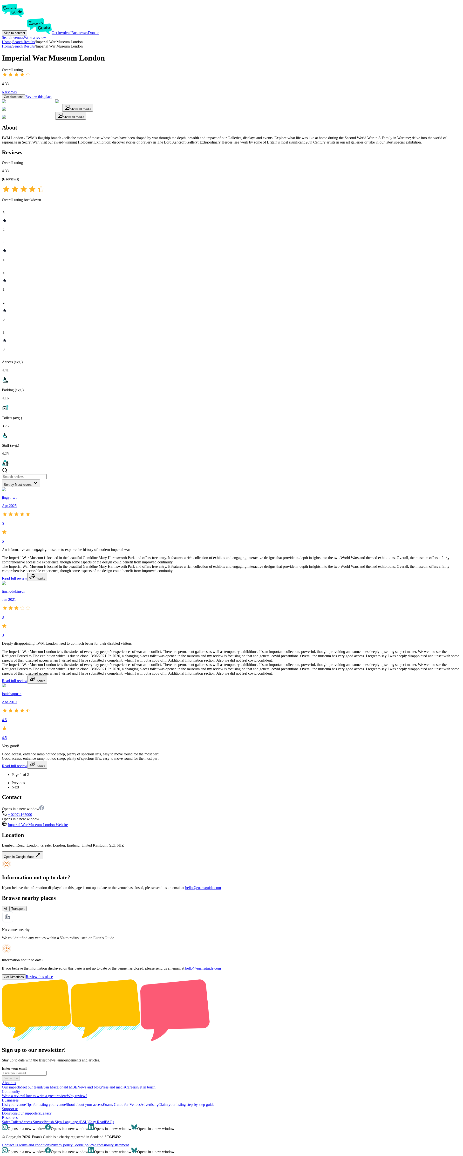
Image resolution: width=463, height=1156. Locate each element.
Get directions (13, 97)
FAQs (109, 1122)
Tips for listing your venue (46, 1104)
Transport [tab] (18, 908)
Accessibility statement (111, 1145)
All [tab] (5, 908)
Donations (10, 1113)
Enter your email (14, 1068)
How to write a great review (45, 1096)
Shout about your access (84, 1104)
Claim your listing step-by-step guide (186, 1104)
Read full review (14, 578)
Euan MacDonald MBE (59, 1087)
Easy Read (97, 1122)
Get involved (61, 33)
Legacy (46, 1113)
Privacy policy (62, 1145)
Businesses (79, 33)
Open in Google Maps (19, 857)
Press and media (113, 1087)
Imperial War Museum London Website (38, 825)
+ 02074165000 (20, 815)
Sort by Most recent (18, 484)
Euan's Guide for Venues (122, 1104)
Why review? (77, 1096)
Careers (131, 1087)
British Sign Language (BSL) (66, 1122)
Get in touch (146, 1087)
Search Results (23, 46)
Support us (10, 1109)
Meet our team (30, 1087)
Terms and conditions (34, 1145)
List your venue (14, 1104)
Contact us (10, 1145)
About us (9, 1083)
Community (11, 1091)
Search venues (13, 37)
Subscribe (11, 1078)
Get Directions (14, 977)
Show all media (80, 109)
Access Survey (32, 1122)
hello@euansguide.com (203, 888)
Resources (10, 1117)
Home (6, 46)
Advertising (149, 1104)
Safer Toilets (11, 1122)
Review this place (38, 97)
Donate (93, 33)
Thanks (40, 578)
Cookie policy (83, 1145)
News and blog (89, 1087)
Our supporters (29, 1113)
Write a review (35, 37)
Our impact (10, 1087)
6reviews (9, 92)
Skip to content (14, 33)
